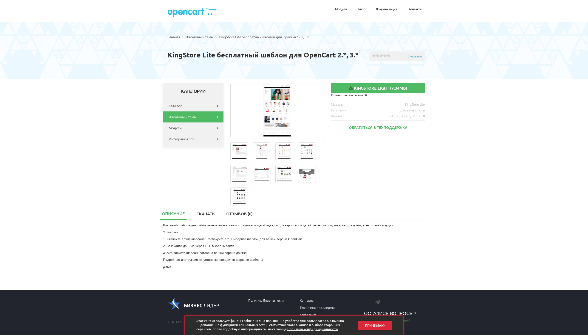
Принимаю (375, 325)
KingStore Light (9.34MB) (380, 88)
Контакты (415, 9)
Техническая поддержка (317, 307)
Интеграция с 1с (182, 138)
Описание (173, 213)
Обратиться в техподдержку (378, 127)
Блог (361, 9)
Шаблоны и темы (183, 116)
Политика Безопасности (266, 300)
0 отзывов (415, 56)
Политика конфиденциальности (312, 329)
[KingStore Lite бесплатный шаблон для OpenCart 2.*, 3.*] (277, 110)
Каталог (175, 105)
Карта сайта (308, 314)
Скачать (205, 213)
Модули (341, 9)
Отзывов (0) (239, 213)
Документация (386, 9)
